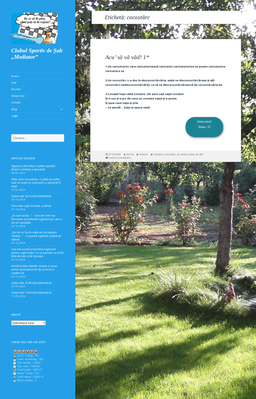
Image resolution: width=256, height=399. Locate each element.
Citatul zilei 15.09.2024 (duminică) (31, 292)
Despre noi (18, 96)
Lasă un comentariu (120, 157)
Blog (14, 109)
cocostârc (170, 154)
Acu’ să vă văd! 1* (127, 57)
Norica (130, 154)
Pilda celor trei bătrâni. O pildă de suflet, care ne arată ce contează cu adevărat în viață (36, 182)
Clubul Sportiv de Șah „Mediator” (37, 53)
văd (201, 154)
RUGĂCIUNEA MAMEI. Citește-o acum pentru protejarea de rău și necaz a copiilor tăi (34, 269)
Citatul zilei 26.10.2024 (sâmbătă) (31, 196)
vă (196, 154)
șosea (191, 154)
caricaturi (159, 154)
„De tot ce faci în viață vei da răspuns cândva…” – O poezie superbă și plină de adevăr (36, 236)
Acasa (15, 76)
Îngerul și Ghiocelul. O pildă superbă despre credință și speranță (33, 167)
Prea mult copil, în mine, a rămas (31, 206)
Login (14, 115)
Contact (16, 102)
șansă (183, 154)
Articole (143, 154)
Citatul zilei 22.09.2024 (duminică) (31, 283)
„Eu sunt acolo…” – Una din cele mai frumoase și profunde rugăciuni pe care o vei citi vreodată (36, 219)
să (178, 154)
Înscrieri (16, 89)
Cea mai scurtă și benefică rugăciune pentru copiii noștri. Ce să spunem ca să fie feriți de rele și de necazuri (37, 252)
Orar (14, 82)
